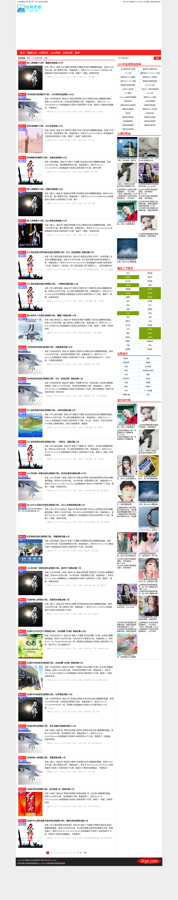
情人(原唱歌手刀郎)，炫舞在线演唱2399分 (45, 189)
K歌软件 (43, 52)
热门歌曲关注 (131, 2)
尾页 (85, 853)
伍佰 (128, 301)
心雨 (149, 394)
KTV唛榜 (128, 93)
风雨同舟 (95, 614)
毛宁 (149, 305)
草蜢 (149, 313)
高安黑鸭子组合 (150, 370)
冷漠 (128, 374)
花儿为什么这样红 (89, 522)
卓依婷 (150, 329)
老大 (93, 140)
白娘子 (150, 333)
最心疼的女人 (88, 333)
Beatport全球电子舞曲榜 (128, 97)
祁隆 (149, 358)
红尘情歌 (150, 366)
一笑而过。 (101, 459)
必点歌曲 (146, 2)
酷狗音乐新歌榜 (127, 129)
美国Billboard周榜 (150, 97)
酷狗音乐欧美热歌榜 (128, 85)
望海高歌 (128, 362)
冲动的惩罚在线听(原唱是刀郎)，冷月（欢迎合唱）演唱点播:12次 (55, 379)
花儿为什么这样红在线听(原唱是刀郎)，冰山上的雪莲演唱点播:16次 (56, 505)
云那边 (100, 427)
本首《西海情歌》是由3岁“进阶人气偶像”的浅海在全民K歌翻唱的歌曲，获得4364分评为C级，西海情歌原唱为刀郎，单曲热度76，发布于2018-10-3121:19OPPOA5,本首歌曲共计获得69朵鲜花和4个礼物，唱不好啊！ (78, 165)
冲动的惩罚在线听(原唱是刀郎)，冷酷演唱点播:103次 (49, 347)
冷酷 (97, 364)
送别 (85, 806)
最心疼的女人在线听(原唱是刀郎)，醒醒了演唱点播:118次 (51, 315)
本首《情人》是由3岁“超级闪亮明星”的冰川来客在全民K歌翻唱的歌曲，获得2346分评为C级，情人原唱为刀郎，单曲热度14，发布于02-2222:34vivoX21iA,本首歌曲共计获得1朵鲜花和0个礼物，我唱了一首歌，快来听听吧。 (78, 228)
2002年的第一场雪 (89, 491)
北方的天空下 (88, 648)
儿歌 (149, 321)
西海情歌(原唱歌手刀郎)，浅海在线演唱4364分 (47, 158)
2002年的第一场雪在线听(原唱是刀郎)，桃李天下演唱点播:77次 (54, 568)
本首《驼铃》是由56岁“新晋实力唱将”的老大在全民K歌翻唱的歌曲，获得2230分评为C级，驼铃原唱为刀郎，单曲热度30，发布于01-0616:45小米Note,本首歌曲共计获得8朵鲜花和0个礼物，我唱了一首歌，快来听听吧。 (79, 133)
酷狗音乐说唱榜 (149, 117)
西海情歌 (86, 172)
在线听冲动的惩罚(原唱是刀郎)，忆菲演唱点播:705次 (49, 694)
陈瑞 (128, 370)
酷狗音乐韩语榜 (149, 105)
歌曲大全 (32, 52)
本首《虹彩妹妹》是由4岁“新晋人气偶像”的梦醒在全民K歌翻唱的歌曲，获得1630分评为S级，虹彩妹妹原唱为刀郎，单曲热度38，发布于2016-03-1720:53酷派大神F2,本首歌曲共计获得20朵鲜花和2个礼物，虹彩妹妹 (79, 544)
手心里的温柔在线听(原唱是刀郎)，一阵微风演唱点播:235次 (52, 284)
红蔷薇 (150, 382)
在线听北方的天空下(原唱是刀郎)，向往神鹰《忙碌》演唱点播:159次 (56, 631)
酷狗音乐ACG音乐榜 (150, 109)
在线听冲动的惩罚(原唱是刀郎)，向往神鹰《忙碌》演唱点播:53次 (55, 663)
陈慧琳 (128, 349)
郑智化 (128, 321)
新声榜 (128, 113)
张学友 (150, 293)
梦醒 (96, 551)
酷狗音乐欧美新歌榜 (150, 81)
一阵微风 (101, 301)
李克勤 (150, 301)
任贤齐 (150, 337)
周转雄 (150, 281)
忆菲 (97, 712)
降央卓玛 (128, 378)
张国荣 (150, 297)
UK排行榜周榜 (150, 101)
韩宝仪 (150, 386)
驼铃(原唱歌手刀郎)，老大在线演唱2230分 (45, 126)
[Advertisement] (89, 32)
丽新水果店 (108, 838)
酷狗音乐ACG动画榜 (128, 77)
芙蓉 (93, 772)
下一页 (79, 853)
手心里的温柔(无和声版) (91, 269)
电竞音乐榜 (128, 101)
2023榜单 (55, 52)
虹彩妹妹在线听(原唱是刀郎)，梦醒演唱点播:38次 (48, 537)
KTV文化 (140, 2)
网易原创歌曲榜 (127, 125)
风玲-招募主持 (96, 743)
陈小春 (128, 281)
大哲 (128, 390)
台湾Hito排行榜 (128, 89)
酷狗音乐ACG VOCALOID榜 (150, 73)
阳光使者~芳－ (96, 806)
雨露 (149, 374)
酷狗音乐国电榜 (127, 109)
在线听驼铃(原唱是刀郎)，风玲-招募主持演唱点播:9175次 (51, 726)
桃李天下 (103, 585)
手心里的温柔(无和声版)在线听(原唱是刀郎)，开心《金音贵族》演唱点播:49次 (60, 252)
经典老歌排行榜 (155, 2)
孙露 (128, 382)
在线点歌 (68, 52)
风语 (128, 366)
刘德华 (128, 341)
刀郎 (89, 77)
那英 (149, 285)
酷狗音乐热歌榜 (149, 121)
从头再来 (99, 112)
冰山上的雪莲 (105, 522)
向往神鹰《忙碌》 (103, 648)
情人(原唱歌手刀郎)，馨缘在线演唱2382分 (45, 63)
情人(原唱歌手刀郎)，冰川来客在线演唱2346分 (47, 221)
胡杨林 (150, 325)
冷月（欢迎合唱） (102, 396)
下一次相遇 (150, 390)
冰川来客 (95, 235)
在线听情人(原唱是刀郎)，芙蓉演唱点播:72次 (46, 758)
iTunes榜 (128, 73)
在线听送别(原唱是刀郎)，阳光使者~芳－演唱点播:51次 (50, 789)
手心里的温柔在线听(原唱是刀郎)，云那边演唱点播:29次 (51, 410)
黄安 (128, 333)
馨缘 (93, 77)
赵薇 (128, 309)
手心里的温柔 (88, 301)
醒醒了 (100, 333)
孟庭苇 (128, 277)
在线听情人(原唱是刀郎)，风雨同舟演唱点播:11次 (48, 600)
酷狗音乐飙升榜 (149, 125)
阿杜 (128, 305)
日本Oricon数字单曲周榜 (150, 89)
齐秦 (128, 345)
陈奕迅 (128, 337)
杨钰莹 (150, 349)
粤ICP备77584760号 (44, 860)
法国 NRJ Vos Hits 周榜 (128, 81)
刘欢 (149, 345)
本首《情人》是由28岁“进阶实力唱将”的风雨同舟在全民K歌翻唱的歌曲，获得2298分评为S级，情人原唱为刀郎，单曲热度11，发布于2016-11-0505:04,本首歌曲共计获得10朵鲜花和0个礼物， (78, 607)
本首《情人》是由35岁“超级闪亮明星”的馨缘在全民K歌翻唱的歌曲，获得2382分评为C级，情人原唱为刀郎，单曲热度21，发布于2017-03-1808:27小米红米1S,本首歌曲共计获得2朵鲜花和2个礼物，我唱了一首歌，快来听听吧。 (79, 70)
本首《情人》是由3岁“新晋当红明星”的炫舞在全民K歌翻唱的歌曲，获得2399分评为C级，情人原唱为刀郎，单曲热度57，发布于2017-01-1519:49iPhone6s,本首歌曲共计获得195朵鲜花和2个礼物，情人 (79, 196)
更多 (77, 52)
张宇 (128, 317)
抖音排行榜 (150, 113)
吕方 (128, 273)
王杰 (128, 329)
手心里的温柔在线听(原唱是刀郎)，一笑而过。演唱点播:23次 (53, 442)
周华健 (128, 293)
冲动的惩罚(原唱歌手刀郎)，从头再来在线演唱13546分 (50, 94)
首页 (124, 2)
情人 (85, 77)
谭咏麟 (128, 289)
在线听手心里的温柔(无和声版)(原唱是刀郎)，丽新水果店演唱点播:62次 (57, 821)
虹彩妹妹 (86, 551)
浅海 (96, 172)
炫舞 (93, 203)
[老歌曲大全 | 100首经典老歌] (29, 9)
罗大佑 (128, 325)
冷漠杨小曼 (128, 394)
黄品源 (150, 273)
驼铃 (85, 140)
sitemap (54, 860)
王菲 (128, 313)
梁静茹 (128, 297)
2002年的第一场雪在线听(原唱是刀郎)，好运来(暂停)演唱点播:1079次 (56, 473)
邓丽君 (128, 285)
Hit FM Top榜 (150, 85)
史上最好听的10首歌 (128, 69)
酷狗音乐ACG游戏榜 (150, 77)
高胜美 (150, 309)
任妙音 (150, 378)
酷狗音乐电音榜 (127, 117)
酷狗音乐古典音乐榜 (150, 69)
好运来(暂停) (105, 491)
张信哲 (150, 289)
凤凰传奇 (150, 341)
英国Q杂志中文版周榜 (128, 105)
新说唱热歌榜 (128, 121)
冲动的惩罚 (87, 112)
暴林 (128, 386)
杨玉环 (150, 277)
